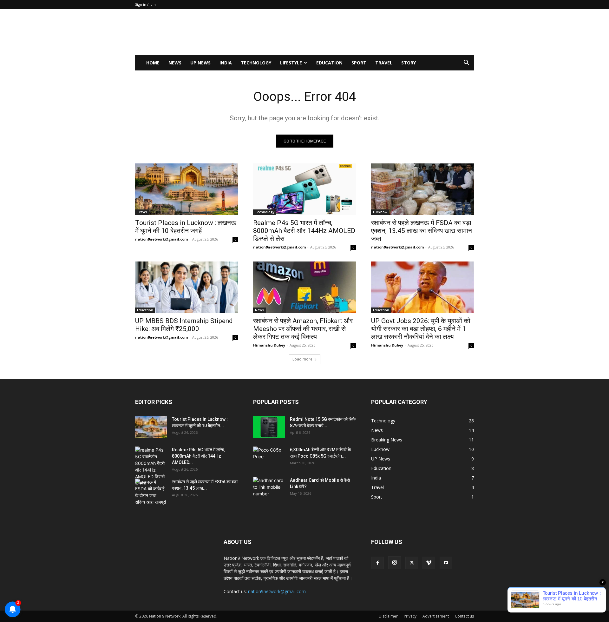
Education (329, 63)
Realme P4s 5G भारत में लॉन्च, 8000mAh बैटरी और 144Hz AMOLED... (198, 456)
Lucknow (380, 212)
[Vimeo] (428, 563)
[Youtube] (446, 563)
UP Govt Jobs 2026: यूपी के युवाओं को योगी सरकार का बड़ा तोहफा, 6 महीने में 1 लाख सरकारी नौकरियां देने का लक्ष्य (420, 329)
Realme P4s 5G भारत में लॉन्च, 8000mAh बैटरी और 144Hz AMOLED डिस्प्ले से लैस (304, 230)
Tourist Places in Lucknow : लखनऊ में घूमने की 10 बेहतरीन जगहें (185, 227)
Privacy (410, 616)
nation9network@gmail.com (161, 239)
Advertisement (435, 616)
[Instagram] (394, 562)
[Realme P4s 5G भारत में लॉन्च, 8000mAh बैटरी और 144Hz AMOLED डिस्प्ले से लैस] (304, 189)
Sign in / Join (145, 4)
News (174, 63)
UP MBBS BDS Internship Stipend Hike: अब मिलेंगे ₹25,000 (184, 325)
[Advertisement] (358, 32)
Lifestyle (291, 63)
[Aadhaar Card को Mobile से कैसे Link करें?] (269, 488)
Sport (358, 63)
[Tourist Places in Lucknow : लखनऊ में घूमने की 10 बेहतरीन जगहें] (186, 189)
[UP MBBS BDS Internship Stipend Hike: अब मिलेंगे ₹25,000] (186, 287)
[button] (466, 63)
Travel (383, 63)
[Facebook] (377, 563)
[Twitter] (411, 563)
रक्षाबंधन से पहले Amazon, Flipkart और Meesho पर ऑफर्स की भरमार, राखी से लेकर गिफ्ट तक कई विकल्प (303, 329)
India (225, 63)
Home (153, 63)
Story (408, 63)
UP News (200, 63)
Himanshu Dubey (269, 345)
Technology (256, 63)
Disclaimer (388, 616)
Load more (302, 359)
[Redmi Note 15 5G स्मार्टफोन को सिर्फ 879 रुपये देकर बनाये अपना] (269, 427)
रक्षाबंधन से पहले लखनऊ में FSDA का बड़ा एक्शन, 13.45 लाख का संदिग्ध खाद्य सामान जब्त (421, 230)
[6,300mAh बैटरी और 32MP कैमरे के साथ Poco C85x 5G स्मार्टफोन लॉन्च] (269, 458)
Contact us (464, 616)
